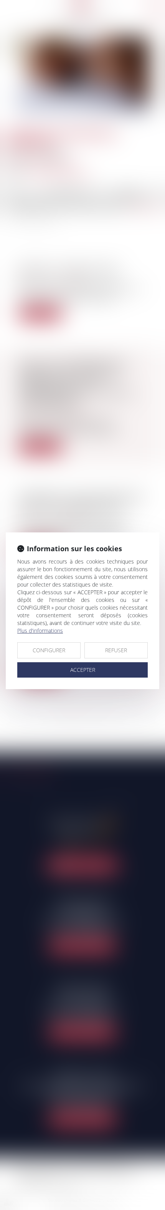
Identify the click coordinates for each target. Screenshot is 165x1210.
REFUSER (116, 650)
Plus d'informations (40, 630)
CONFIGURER (49, 650)
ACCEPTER (82, 669)
